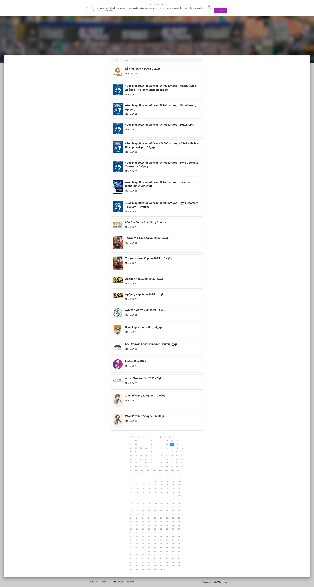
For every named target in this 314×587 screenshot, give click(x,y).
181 (137, 503)
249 (167, 529)
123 (167, 477)
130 (155, 481)
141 (167, 485)
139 (155, 485)
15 (151, 441)
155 (143, 492)
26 (151, 444)
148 (155, 488)
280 (137, 544)
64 (177, 455)
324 (131, 562)
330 (167, 562)
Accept (220, 10)
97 (177, 466)
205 (173, 511)
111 (149, 474)
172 (137, 500)
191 (143, 507)
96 (172, 466)
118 (137, 477)
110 (143, 474)
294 (167, 547)
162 (131, 496)
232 (173, 522)
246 (149, 529)
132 (167, 481)
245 (143, 529)
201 (149, 511)
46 (141, 452)
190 (137, 507)
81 (151, 463)
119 (143, 477)
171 (131, 500)
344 (143, 569)
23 (136, 444)
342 (131, 569)
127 (137, 481)
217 (137, 518)
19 (172, 441)
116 (179, 474)
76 (182, 459)
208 (137, 514)
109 (137, 474)
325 (137, 562)
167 (161, 496)
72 (162, 459)
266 (161, 536)
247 (155, 529)
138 (149, 485)
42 (177, 448)
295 (173, 547)
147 (149, 488)
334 (137, 566)
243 (131, 529)
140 (161, 485)
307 (137, 555)
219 (149, 518)
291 (149, 547)
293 (161, 547)
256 (155, 533)
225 (131, 522)
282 (149, 544)
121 (155, 477)
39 (162, 448)
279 (131, 544)
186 (167, 503)
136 (137, 485)
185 (161, 503)
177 (167, 500)
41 (172, 448)
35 (141, 448)
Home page (117, 60)
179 (179, 500)
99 (131, 470)
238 (155, 525)
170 (179, 496)
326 (143, 562)
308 (143, 555)
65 (182, 455)
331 (173, 562)
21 (182, 441)
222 (167, 518)
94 (162, 466)
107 (178, 470)
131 (161, 481)
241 (173, 525)
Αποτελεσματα (163, 6)
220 (155, 518)
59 (151, 455)
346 (155, 569)
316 (137, 558)
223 (173, 518)
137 (143, 485)
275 (161, 540)
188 (179, 503)
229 (155, 522)
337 (155, 566)
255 (149, 533)
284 (161, 544)
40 (167, 448)
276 (167, 540)
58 (146, 455)
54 (182, 452)
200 (143, 511)
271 (137, 540)
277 (173, 540)
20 (177, 441)
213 (167, 514)
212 (161, 514)
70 (151, 459)
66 (131, 459)
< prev (132, 437)
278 (179, 540)
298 (137, 551)
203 (161, 511)
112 (155, 474)
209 (143, 514)
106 (172, 470)
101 (142, 470)
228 (149, 522)
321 (167, 558)
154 (137, 492)
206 (179, 511)
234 (131, 525)
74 (172, 459)
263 (143, 536)
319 (155, 558)
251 (179, 529)
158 (161, 492)
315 (131, 558)
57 (141, 455)
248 (161, 529)
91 (146, 466)
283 (155, 544)
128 (143, 481)
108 (131, 474)
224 (179, 518)
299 (143, 551)
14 (146, 441)
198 (131, 511)
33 (131, 448)
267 (167, 536)
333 (131, 566)
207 (131, 514)
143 (179, 485)
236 (143, 525)
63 (172, 455)
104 (160, 470)
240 (167, 525)
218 (143, 518)
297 (131, 551)
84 (167, 463)
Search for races (180, 6)
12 (136, 441)
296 (179, 547)
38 (156, 448)
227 (143, 522)
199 (137, 511)
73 (167, 459)
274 (155, 540)
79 (141, 463)
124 (173, 477)
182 (143, 503)
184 (155, 503)
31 (177, 444)
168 (167, 496)
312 (167, 555)
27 (156, 444)
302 (161, 551)
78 (136, 463)
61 (162, 455)
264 (149, 536)
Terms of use (118, 582)
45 (136, 452)
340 (173, 566)
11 (131, 441)
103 (154, 470)
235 (137, 525)
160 (173, 492)
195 (167, 507)
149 (161, 488)
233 (179, 522)
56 (136, 455)
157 (155, 492)
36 (146, 448)
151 (173, 488)
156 (149, 492)
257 (161, 533)
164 (143, 496)
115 (173, 474)
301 (155, 551)
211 (155, 514)
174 (149, 500)
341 (179, 566)
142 (173, 485)
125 (179, 477)
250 (173, 529)
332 (179, 562)
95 (167, 466)
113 (161, 474)
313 (173, 555)
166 (155, 496)
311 (161, 555)
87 (182, 463)
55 (131, 455)
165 (149, 496)
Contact (130, 582)
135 (131, 485)
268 (173, 536)
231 (167, 522)
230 (161, 522)
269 (179, 536)
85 (172, 463)
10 (178, 437)
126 (131, 481)
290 (143, 547)
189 (131, 507)
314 (179, 555)
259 (173, 533)
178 (173, 500)
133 (173, 481)
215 (179, 514)
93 (156, 466)
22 (131, 444)
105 (166, 470)
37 (151, 448)
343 (137, 569)
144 (131, 488)
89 (136, 466)
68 (141, 459)
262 (137, 536)
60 (156, 455)
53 (177, 452)
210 (149, 514)
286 (173, 544)
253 (137, 533)
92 (151, 466)
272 (143, 540)
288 (131, 547)
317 (143, 558)
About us (105, 582)
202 (155, 511)
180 (131, 503)
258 (167, 533)
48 (151, 452)
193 (155, 507)
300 (149, 551)
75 (177, 459)
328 (155, 562)
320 (161, 558)
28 (162, 444)
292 (155, 547)
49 (156, 452)
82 (156, 463)
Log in (202, 6)
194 (161, 507)
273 (149, 540)
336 (149, 566)
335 (143, 566)
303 (167, 551)
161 (179, 492)
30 (172, 444)
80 (146, 463)
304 (173, 551)
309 (149, 555)
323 (179, 558)
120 (149, 477)
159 (167, 492)
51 (167, 452)
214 (173, 514)
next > (162, 569)
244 (137, 529)
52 (172, 452)
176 (161, 500)
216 (131, 518)
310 (155, 555)
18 (167, 441)
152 (179, 488)
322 (173, 558)
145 (137, 488)
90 (141, 466)
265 (155, 536)
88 (131, 466)
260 (179, 533)
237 (149, 525)
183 (149, 503)
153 (131, 492)
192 (149, 507)
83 (162, 463)
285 (167, 544)
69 (146, 459)
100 (136, 470)
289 (137, 547)
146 (143, 488)
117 (131, 477)
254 (143, 533)
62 (167, 455)
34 (136, 448)
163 (137, 496)
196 (173, 507)
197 (179, 507)
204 (167, 511)
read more (109, 11)
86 (177, 463)
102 (148, 470)
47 (146, 452)
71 (156, 459)
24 (141, 444)
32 (182, 444)
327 (149, 562)
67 (136, 459)
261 (131, 536)
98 (182, 466)
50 (162, 452)
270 (131, 540)
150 (167, 488)
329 (161, 562)
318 (149, 558)
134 (179, 481)
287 (179, 544)
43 (182, 448)
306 (131, 555)
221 (161, 518)
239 (161, 525)
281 (143, 544)
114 (167, 474)
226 (137, 522)
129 (149, 481)
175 (155, 500)
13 (141, 441)
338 (161, 566)
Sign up (193, 6)
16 (156, 441)
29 (167, 444)
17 (162, 441)
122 (161, 477)
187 (173, 503)
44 (131, 452)
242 (179, 525)
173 (143, 500)
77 (131, 463)
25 (146, 444)
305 (179, 551)
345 (149, 569)
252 (131, 533)
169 (173, 496)
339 (167, 566)
